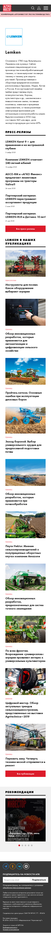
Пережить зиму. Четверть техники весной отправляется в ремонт (25, 762)
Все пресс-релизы (25, 228)
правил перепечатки (18, 895)
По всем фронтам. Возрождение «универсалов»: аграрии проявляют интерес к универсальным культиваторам (25, 656)
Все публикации (25, 773)
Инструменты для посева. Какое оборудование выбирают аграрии (21, 288)
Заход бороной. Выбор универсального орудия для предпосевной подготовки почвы (23, 446)
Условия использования (11, 929)
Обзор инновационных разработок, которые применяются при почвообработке (20, 499)
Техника (8, 329)
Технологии (10, 281)
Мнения (8, 699)
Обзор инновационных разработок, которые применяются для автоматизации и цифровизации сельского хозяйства (21, 342)
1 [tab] (19, 845)
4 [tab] (28, 845)
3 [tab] (25, 845)
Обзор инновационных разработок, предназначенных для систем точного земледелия (24, 603)
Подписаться (39, 879)
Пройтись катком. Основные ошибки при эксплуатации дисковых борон (23, 396)
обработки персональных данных (17, 887)
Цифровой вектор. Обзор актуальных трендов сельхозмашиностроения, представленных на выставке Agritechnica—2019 (24, 709)
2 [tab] (22, 845)
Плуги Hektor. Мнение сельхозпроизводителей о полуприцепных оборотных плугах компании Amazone (23, 551)
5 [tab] (32, 845)
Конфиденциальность (10, 927)
